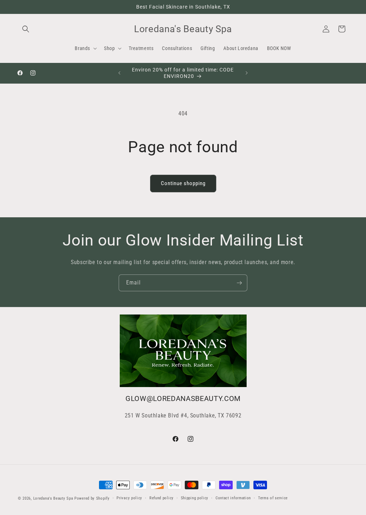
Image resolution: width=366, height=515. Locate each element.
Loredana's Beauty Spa (53, 498)
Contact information (233, 498)
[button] (26, 29)
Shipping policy (195, 498)
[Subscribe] (239, 282)
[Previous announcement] (119, 73)
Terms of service (273, 498)
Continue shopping (183, 183)
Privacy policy (129, 498)
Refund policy (161, 498)
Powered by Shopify (92, 498)
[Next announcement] (246, 73)
